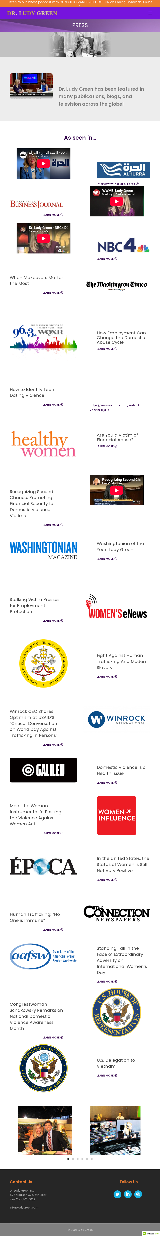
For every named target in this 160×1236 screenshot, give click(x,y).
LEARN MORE (51, 215)
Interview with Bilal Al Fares (116, 184)
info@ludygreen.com (24, 1207)
